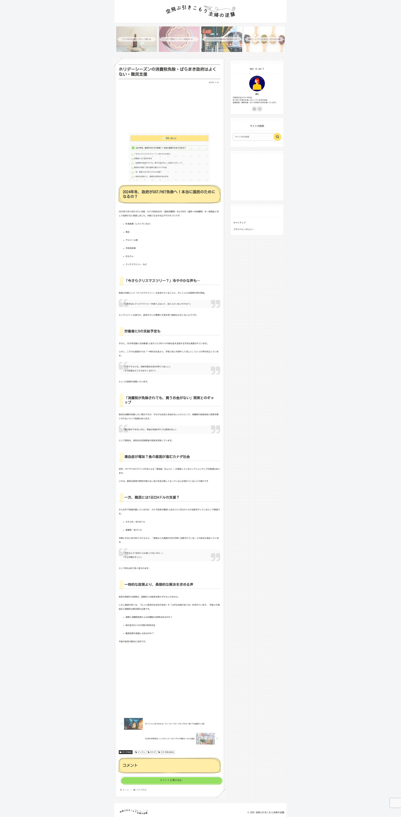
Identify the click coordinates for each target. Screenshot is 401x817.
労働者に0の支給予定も (143, 158)
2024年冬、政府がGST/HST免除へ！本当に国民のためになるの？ (161, 148)
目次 (167, 138)
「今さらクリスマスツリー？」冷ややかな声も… (153, 154)
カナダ (153, 752)
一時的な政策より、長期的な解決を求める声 (151, 176)
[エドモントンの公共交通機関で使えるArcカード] (221, 39)
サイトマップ (239, 223)
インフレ (141, 752)
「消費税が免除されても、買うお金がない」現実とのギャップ (158, 163)
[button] (277, 137)
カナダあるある (167, 752)
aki (257, 94)
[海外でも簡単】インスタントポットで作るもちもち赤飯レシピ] (264, 39)
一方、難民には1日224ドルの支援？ (148, 172)
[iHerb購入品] (136, 39)
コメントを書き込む (171, 780)
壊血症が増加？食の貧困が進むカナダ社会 (150, 167)
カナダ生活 (127, 752)
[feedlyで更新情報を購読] (254, 109)
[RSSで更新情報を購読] (260, 109)
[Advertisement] (169, 107)
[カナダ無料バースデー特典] (179, 39)
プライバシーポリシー (243, 229)
